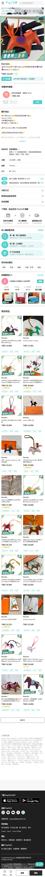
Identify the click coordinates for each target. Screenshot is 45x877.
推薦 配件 (16, 764)
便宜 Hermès (29, 755)
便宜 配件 (29, 762)
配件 (28, 746)
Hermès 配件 (15, 751)
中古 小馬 (7, 762)
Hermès (12, 166)
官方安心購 (14, 827)
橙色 (19, 746)
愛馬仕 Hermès (36, 748)
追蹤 (40, 281)
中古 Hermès (21, 757)
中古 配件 (8, 764)
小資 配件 (36, 762)
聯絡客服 (12, 840)
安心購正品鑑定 (6, 849)
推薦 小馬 (14, 762)
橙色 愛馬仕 (34, 746)
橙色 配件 (27, 748)
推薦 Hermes (12, 761)
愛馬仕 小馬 (16, 749)
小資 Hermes (21, 759)
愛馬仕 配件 (24, 749)
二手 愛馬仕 (9, 753)
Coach (3, 831)
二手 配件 (22, 762)
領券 (37, 102)
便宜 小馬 (27, 761)
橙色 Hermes (12, 748)
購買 (36, 873)
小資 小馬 (35, 761)
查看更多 (22, 141)
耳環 (11, 267)
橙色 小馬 (20, 748)
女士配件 (12, 160)
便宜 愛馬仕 (17, 753)
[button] (6, 288)
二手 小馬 (20, 761)
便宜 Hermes (12, 759)
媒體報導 (24, 849)
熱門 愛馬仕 (35, 753)
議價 (22, 873)
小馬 (23, 746)
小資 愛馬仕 (26, 753)
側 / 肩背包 (23, 827)
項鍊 (19, 267)
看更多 (22, 720)
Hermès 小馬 (5, 751)
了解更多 (40, 230)
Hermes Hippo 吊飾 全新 (9, 738)
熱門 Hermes (31, 759)
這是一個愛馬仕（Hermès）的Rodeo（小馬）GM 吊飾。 (21, 742)
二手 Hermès (20, 755)
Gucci (9, 831)
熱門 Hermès (12, 757)
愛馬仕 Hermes (6, 749)
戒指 (39, 267)
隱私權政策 (27, 840)
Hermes (14, 746)
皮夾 (29, 827)
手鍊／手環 (29, 267)
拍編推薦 (16, 849)
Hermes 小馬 (24, 751)
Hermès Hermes (35, 749)
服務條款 (19, 840)
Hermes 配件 (34, 751)
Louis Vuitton (16, 831)
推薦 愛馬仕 (10, 755)
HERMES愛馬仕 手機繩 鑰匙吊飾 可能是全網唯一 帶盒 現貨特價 (21, 744)
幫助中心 (4, 840)
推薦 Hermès (31, 757)
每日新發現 (5, 827)
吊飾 (19, 160)
